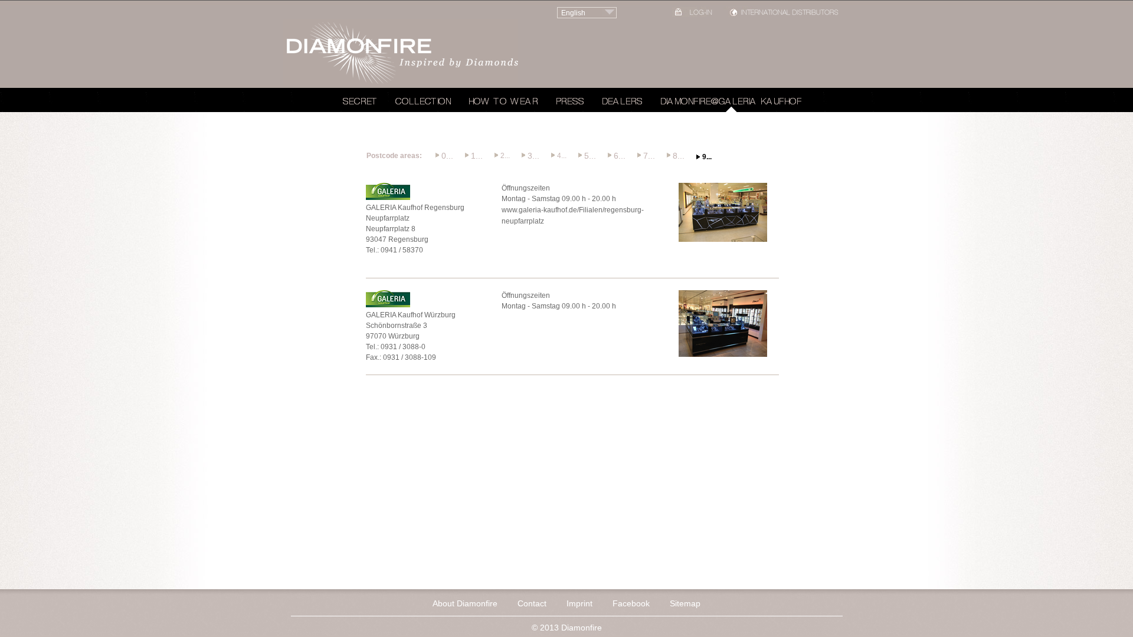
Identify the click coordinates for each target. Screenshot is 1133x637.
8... (679, 155)
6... (620, 155)
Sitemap (685, 603)
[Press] (570, 103)
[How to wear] (503, 103)
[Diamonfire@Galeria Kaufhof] (731, 103)
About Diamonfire (465, 603)
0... (447, 155)
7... (649, 155)
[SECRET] (360, 103)
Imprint (579, 603)
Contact (532, 603)
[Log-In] (693, 14)
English (573, 13)
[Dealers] (622, 103)
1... (477, 155)
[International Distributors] (782, 14)
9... (707, 157)
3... (533, 155)
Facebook (631, 603)
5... (590, 155)
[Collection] (423, 103)
